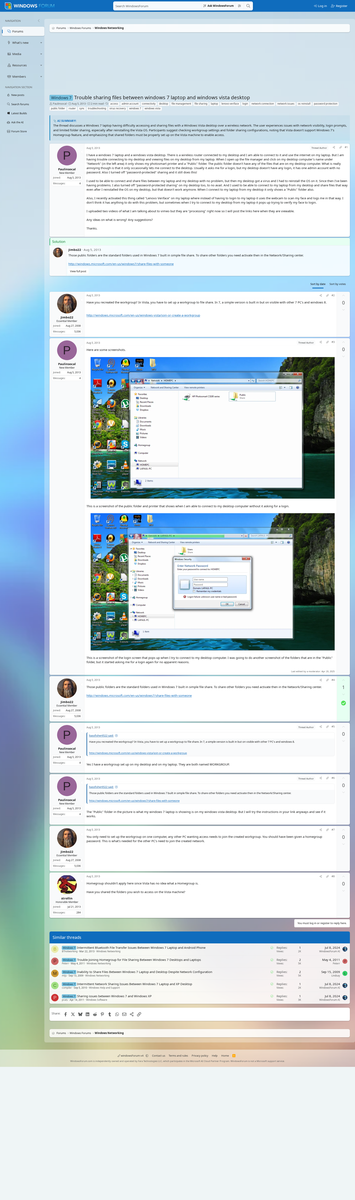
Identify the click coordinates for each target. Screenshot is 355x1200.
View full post (78, 271)
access (114, 103)
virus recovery (117, 108)
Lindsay (335, 975)
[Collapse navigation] (38, 20)
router (72, 108)
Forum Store (19, 131)
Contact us (158, 1055)
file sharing (201, 103)
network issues (285, 103)
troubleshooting (97, 108)
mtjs (64, 975)
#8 (333, 876)
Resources (19, 65)
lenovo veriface (230, 103)
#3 (333, 342)
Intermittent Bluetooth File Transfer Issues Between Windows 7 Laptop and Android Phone (141, 947)
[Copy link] (340, 148)
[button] (41, 42)
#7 (333, 829)
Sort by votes (338, 284)
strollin (67, 898)
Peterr (65, 963)
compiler (67, 987)
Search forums (20, 104)
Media (16, 54)
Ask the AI (17, 122)
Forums (17, 31)
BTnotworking (69, 951)
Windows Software (96, 1000)
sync (81, 108)
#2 (333, 295)
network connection (262, 103)
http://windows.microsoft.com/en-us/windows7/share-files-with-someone (121, 264)
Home (225, 1055)
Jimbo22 (74, 250)
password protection (325, 103)
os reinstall (304, 103)
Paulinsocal (60, 103)
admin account (130, 103)
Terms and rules (178, 1055)
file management (181, 103)
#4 (333, 680)
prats (65, 1000)
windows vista (152, 108)
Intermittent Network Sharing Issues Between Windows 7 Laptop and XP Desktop (134, 984)
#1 (346, 147)
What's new (20, 42)
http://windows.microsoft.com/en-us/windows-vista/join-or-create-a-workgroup (143, 315)
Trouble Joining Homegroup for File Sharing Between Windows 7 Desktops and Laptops (139, 960)
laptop (214, 103)
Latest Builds (19, 113)
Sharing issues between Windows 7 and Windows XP (114, 996)
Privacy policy (200, 1055)
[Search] (248, 6)
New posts (17, 95)
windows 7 (135, 108)
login (245, 103)
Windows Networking (108, 951)
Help (215, 1055)
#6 (333, 778)
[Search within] (239, 6)
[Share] (334, 148)
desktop (163, 103)
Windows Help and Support (104, 987)
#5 (333, 726)
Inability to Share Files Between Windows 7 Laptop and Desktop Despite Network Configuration (144, 972)
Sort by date (317, 284)
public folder (58, 108)
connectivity (149, 103)
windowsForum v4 (132, 1055)
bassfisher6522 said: (101, 735)
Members (19, 76)
